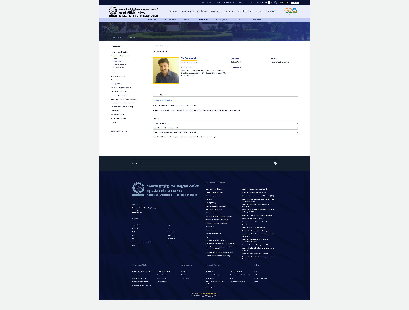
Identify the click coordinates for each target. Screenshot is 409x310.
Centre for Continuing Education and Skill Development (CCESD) (219, 248)
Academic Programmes (119, 64)
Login (256, 281)
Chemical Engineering (118, 76)
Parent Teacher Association (140, 281)
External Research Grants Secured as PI (166, 128)
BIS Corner (170, 242)
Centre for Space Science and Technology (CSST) (257, 254)
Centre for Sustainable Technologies (253, 219)
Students (183, 271)
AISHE (169, 245)
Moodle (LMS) (136, 225)
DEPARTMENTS (203, 20)
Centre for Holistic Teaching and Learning (255, 189)
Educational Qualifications (162, 95)
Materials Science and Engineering (122, 107)
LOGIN (257, 2)
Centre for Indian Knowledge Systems (254, 192)
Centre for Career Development (215, 240)
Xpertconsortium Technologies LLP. (210, 295)
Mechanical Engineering (118, 118)
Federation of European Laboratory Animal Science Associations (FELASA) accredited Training (184, 137)
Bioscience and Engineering (131, 37)
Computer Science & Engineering (121, 87)
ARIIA (133, 235)
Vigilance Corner (161, 275)
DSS (255, 271)
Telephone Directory (228, 2)
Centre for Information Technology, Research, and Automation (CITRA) (258, 200)
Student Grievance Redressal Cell (141, 285)
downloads (240, 20)
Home (202, 2)
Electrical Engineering (118, 95)
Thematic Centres (116, 135)
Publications (157, 119)
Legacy (186, 20)
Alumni (183, 275)
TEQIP (169, 225)
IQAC (133, 238)
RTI (246, 2)
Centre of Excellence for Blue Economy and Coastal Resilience (258, 258)
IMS (251, 2)
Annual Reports (210, 287)
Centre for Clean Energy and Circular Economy (220, 244)
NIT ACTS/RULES (221, 20)
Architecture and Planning (119, 52)
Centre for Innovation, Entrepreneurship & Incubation (255, 205)
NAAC (133, 245)
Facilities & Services (118, 67)
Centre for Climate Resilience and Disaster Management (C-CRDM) (255, 240)
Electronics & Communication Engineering (124, 99)
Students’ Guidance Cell (139, 278)
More (114, 73)
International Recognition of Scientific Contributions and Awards (174, 132)
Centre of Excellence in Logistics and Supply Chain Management (258, 235)
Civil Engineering (116, 84)
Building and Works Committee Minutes (214, 282)
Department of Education (119, 91)
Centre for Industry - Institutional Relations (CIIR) (258, 196)
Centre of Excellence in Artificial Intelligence (256, 231)
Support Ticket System (260, 278)
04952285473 (236, 62)
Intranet (217, 2)
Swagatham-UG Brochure (237, 281)
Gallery (256, 275)
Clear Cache (295, 2)
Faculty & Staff (117, 61)
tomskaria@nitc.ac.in (280, 62)
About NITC (152, 20)
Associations (171, 238)
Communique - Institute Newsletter (240, 275)
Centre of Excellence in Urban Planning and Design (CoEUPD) (258, 249)
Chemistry (114, 80)
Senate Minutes (210, 278)
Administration (170, 20)
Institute (113, 37)
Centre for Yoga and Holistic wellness (253, 227)
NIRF (133, 232)
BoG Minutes (209, 271)
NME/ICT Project (172, 235)
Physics (113, 122)
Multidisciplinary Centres (119, 131)
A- (263, 2)
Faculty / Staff (185, 278)
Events (115, 70)
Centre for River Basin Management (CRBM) (256, 245)
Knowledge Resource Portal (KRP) (141, 242)
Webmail (209, 2)
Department (120, 37)
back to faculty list (160, 46)
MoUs (231, 278)
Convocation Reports (236, 271)
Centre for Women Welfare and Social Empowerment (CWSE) (258, 223)
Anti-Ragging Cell (162, 278)
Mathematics (115, 110)
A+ (266, 2)
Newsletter (257, 20)
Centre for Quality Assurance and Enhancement (257, 215)
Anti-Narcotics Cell (162, 281)
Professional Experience (160, 123)
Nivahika (240, 2)
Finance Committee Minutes (213, 275)
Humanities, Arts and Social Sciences (122, 103)
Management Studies (118, 114)
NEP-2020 (135, 228)
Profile (115, 58)
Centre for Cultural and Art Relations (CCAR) (219, 252)
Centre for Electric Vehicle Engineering (218, 256)
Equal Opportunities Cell (164, 271)
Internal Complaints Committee (141, 271)
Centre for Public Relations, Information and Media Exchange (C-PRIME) (258, 211)
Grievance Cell (136, 275)
